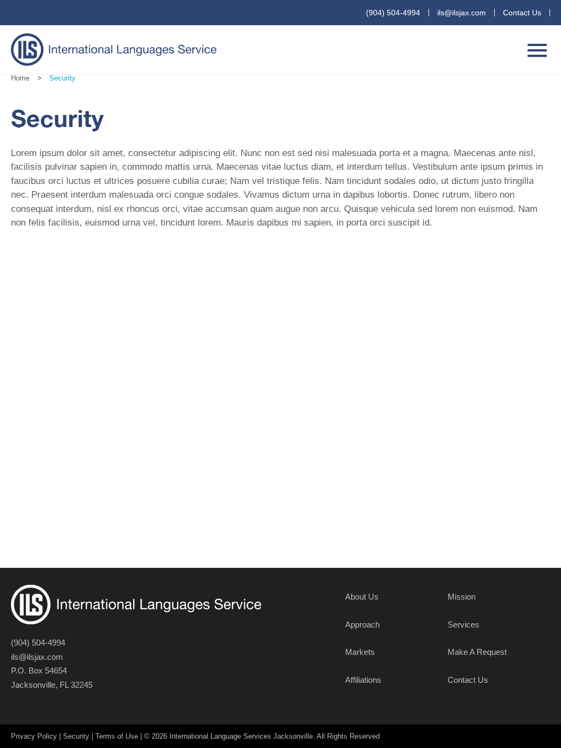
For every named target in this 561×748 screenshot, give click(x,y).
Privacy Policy (34, 736)
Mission (462, 596)
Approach (362, 624)
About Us (362, 596)
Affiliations (363, 679)
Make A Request (477, 652)
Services (463, 624)
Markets (360, 652)
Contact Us (522, 12)
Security (76, 736)
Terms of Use (116, 736)
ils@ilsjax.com (461, 12)
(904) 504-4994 (393, 12)
